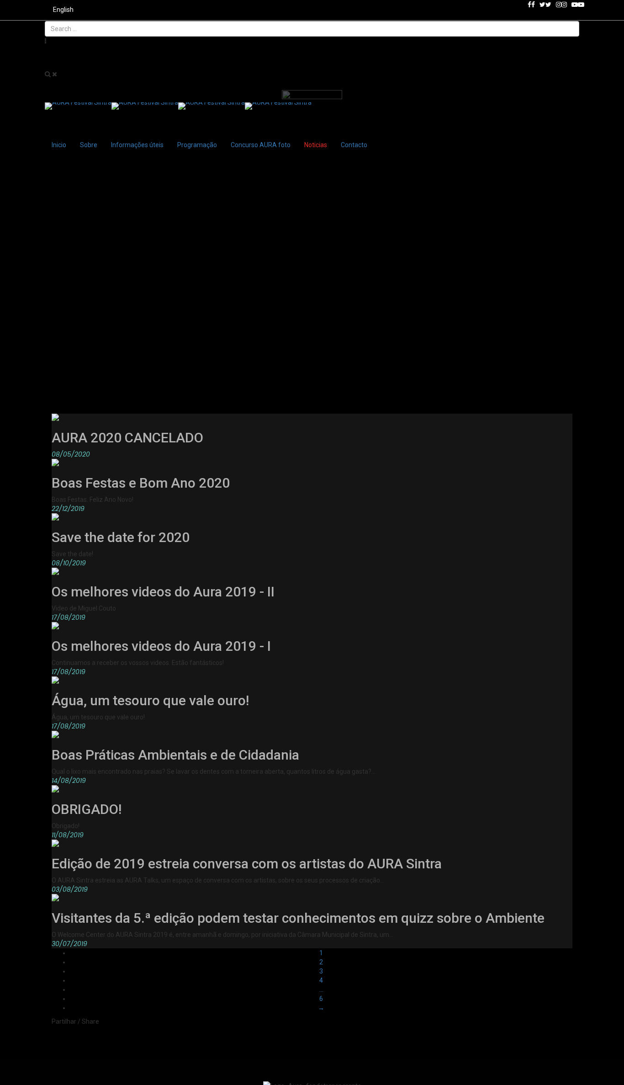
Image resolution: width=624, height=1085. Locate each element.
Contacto (354, 145)
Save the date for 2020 (121, 537)
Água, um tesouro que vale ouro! (150, 700)
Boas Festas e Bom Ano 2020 (141, 483)
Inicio (59, 145)
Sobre (88, 145)
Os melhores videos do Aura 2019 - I (161, 646)
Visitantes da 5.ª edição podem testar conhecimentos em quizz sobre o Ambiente (298, 918)
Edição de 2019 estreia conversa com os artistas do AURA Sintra (247, 864)
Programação (197, 145)
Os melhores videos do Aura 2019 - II (163, 592)
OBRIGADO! (87, 809)
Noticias (315, 145)
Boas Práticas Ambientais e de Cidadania (175, 755)
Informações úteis (137, 145)
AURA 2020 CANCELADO (127, 438)
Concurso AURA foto (261, 145)
